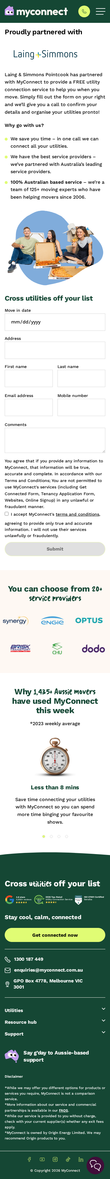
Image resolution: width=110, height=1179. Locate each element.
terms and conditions (77, 514)
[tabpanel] (55, 781)
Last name (68, 366)
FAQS (63, 1110)
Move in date (18, 310)
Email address (19, 395)
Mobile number (72, 395)
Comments (15, 424)
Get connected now (55, 935)
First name (16, 366)
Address (13, 338)
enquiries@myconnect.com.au (48, 970)
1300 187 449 (28, 959)
